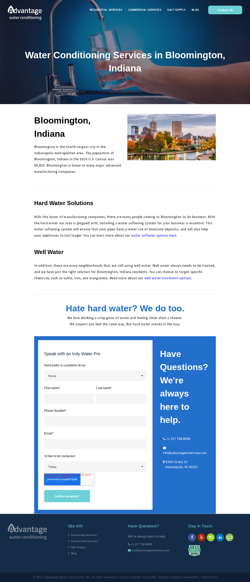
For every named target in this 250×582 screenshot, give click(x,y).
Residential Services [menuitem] (106, 9)
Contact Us (225, 10)
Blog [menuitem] (195, 9)
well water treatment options (168, 278)
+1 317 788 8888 (141, 544)
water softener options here (154, 235)
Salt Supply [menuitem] (176, 9)
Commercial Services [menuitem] (145, 9)
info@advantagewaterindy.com (185, 453)
